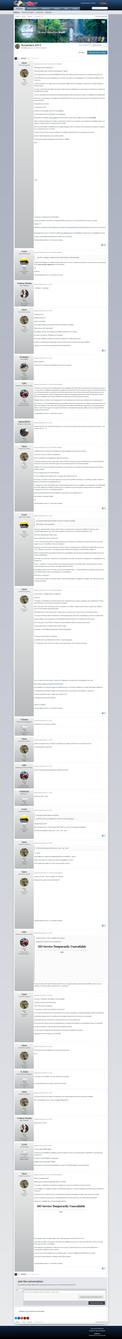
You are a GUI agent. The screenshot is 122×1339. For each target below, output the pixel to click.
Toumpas (24, 719)
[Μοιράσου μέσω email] (24, 1318)
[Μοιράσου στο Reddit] (21, 1318)
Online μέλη (48, 12)
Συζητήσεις (16, 12)
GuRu (24, 383)
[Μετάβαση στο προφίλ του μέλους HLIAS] (24, 1151)
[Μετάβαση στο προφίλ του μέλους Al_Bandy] (24, 1078)
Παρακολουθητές (97, 45)
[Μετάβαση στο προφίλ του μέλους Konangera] (24, 367)
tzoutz (24, 251)
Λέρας (26, 48)
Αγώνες (44, 48)
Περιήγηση (19, 8)
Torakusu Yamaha (24, 283)
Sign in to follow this (84, 45)
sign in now (56, 1285)
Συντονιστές (39, 12)
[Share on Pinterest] (27, 1318)
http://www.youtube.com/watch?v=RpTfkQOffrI (48, 684)
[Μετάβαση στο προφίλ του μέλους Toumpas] (24, 726)
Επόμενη (23, 58)
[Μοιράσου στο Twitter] (16, 1318)
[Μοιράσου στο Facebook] (19, 1318)
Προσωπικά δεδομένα (97, 1328)
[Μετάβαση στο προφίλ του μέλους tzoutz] (24, 261)
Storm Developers (100, 1330)
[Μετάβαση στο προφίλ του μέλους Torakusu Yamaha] (24, 293)
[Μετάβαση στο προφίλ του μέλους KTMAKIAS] (24, 798)
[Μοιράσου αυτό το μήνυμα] (105, 64)
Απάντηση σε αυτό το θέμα (97, 52)
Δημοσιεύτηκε (43, 64)
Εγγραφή (103, 3)
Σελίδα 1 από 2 (36, 58)
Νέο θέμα (81, 52)
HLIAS (24, 1144)
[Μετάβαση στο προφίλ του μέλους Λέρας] (17, 46)
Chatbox (75, 8)
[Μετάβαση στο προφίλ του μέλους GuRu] (24, 393)
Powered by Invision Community (97, 1335)
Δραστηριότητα (32, 8)
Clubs (66, 8)
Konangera (24, 357)
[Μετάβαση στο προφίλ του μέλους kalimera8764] (24, 432)
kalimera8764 (24, 422)
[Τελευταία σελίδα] (28, 58)
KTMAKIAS (24, 791)
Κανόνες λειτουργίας (28, 12)
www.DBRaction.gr (66, 233)
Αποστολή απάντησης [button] (96, 1303)
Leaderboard (45, 8)
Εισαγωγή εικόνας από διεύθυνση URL (91, 1297)
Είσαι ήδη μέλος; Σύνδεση (88, 3)
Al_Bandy (24, 1072)
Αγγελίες (57, 8)
